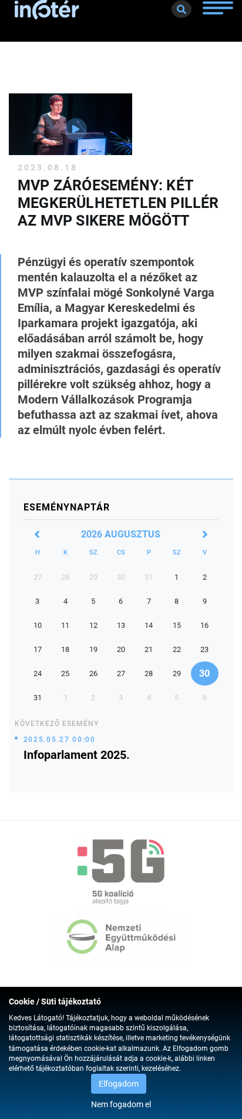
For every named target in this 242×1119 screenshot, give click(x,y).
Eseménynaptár (66, 507)
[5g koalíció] (121, 872)
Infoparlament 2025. (76, 755)
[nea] (121, 937)
